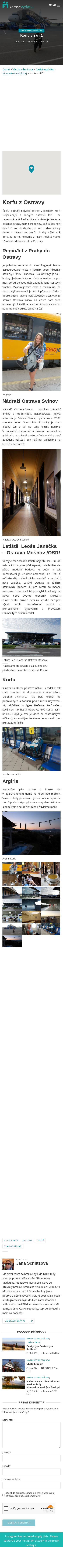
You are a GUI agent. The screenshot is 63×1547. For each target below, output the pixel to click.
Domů (6, 69)
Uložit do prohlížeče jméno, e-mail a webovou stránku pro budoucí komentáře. (30, 1494)
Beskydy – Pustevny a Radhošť (39, 1348)
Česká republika (45, 69)
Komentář (8, 1419)
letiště (40, 1240)
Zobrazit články (15, 1320)
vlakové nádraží (13, 1246)
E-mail (6, 1465)
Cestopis (27, 1240)
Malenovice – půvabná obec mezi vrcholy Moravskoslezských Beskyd (43, 1384)
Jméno (6, 1452)
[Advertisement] (31, 115)
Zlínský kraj (34, 1342)
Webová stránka (11, 1479)
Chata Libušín (34, 1363)
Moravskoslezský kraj (31, 30)
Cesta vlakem (11, 1240)
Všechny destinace (22, 69)
